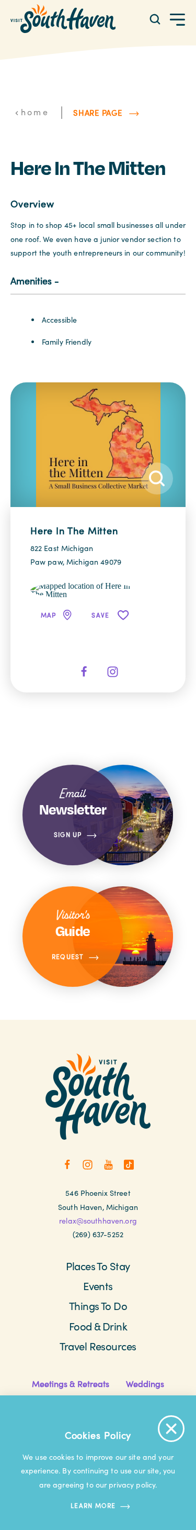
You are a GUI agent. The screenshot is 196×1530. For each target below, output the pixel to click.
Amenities (31, 280)
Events (98, 1286)
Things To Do (98, 1305)
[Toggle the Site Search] (155, 18)
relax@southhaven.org (98, 1221)
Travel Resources (98, 1346)
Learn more (93, 1505)
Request (68, 956)
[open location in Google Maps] (83, 589)
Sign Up (68, 835)
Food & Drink (98, 1326)
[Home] (63, 18)
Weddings (145, 1383)
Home (35, 111)
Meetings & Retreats (70, 1383)
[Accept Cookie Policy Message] (171, 1428)
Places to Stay (98, 1266)
